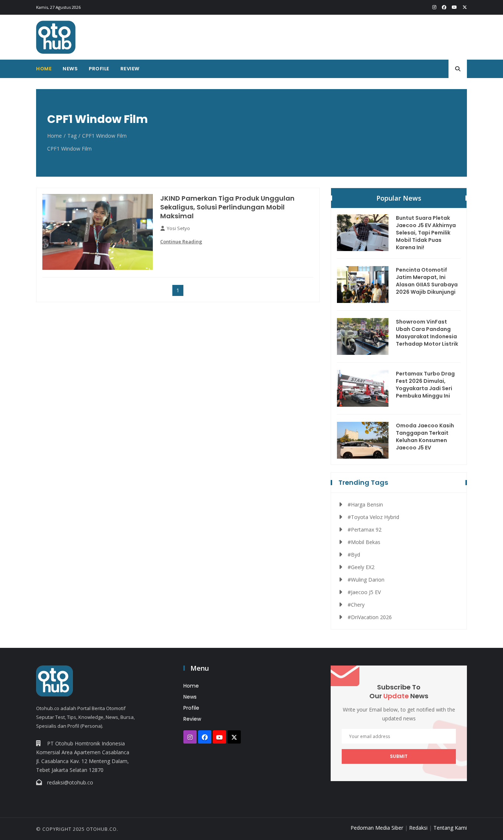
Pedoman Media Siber (377, 827)
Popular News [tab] (398, 198)
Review (130, 68)
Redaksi (418, 827)
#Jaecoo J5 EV (364, 592)
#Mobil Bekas (364, 542)
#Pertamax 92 (364, 529)
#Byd (354, 554)
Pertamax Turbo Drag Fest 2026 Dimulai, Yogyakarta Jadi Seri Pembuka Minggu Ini (425, 384)
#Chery (356, 604)
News (70, 68)
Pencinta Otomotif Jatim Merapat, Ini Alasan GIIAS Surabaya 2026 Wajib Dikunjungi (427, 281)
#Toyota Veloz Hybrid (373, 516)
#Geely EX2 (361, 567)
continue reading (181, 241)
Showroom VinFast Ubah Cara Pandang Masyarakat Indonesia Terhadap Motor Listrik (427, 332)
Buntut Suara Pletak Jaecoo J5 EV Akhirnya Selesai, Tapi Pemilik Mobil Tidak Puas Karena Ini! (426, 232)
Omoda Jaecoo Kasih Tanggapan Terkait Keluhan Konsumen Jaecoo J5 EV (425, 436)
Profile (99, 68)
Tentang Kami (450, 827)
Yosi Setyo (178, 228)
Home (44, 68)
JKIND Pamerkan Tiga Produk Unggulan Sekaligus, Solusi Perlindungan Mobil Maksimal (227, 207)
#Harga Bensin (365, 504)
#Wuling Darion (366, 579)
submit (399, 756)
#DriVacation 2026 (370, 617)
